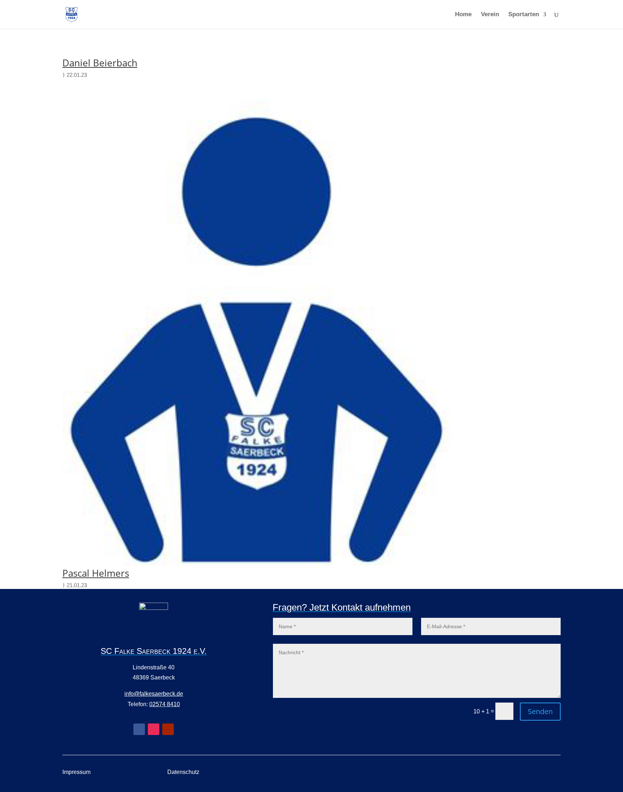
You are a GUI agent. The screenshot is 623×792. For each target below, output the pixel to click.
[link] (71, 14)
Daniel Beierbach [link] (99, 62)
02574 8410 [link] (164, 704)
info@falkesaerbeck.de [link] (153, 694)
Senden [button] (540, 711)
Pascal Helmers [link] (95, 573)
